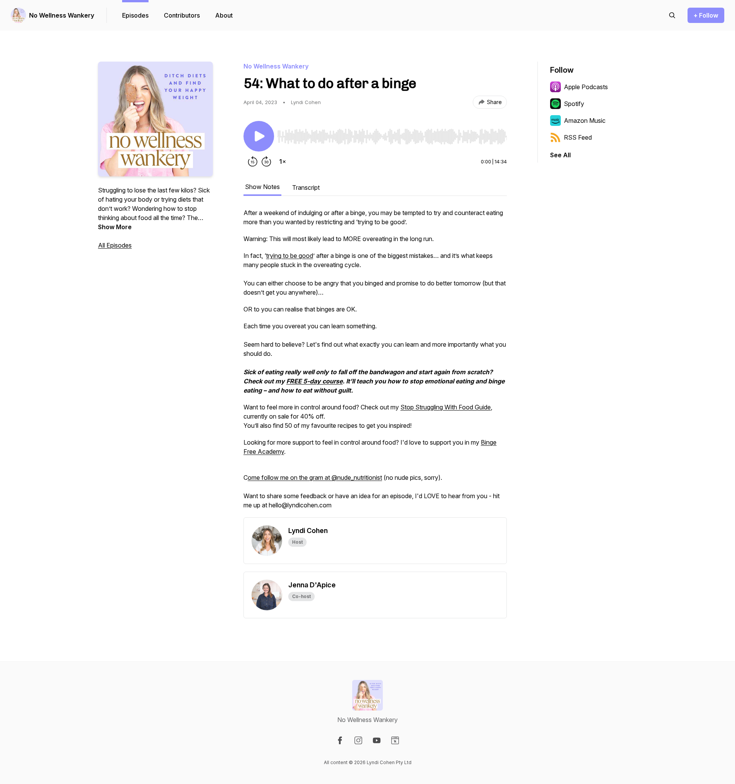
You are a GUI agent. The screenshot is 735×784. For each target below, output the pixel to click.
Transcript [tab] (306, 187)
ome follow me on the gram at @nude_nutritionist (315, 477)
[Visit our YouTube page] (377, 740)
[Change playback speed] (282, 161)
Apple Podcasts (586, 87)
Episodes (135, 15)
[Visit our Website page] (395, 740)
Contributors (182, 15)
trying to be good (289, 255)
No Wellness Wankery (61, 15)
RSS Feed (578, 137)
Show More (115, 227)
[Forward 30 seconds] (266, 161)
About (224, 15)
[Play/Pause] (258, 136)
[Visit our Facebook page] (340, 740)
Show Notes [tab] (262, 187)
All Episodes (115, 245)
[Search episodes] (672, 15)
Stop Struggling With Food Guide (445, 407)
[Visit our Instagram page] (358, 740)
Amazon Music (585, 120)
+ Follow (706, 15)
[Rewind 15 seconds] (252, 161)
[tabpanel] (375, 362)
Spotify (574, 104)
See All (560, 155)
